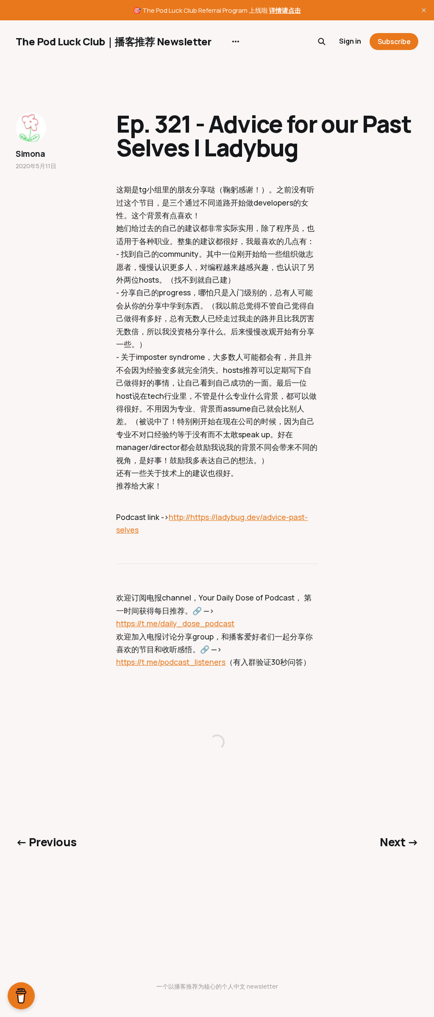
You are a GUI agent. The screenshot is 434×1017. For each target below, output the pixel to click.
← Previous (46, 842)
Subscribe (394, 41)
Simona (30, 153)
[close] (424, 10)
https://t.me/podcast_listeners (170, 662)
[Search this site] (321, 41)
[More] (235, 41)
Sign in (350, 41)
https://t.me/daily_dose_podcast (175, 623)
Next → (399, 842)
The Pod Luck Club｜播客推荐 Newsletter (113, 41)
